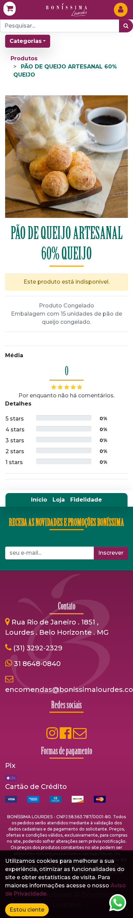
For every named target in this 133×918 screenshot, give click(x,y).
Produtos (24, 58)
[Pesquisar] (126, 25)
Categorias (26, 41)
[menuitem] (39, 500)
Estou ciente (27, 909)
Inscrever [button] (110, 553)
